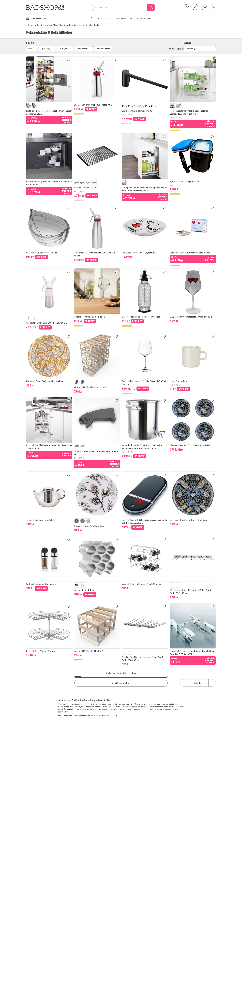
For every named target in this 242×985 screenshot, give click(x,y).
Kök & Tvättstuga (44, 25)
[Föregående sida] (183, 683)
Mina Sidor (196, 10)
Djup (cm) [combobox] (45, 48)
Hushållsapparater (63, 25)
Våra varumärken (124, 18)
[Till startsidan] (45, 7)
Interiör (31, 25)
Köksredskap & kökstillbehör (86, 25)
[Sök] (151, 7)
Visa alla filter (103, 48)
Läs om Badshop (143, 18)
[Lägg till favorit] (68, 60)
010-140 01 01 (102, 18)
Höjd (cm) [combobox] (63, 48)
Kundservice (186, 10)
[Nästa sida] (212, 683)
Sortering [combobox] (190, 48)
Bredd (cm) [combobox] (82, 48)
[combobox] (198, 683)
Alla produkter (38, 18)
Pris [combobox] (30, 48)
